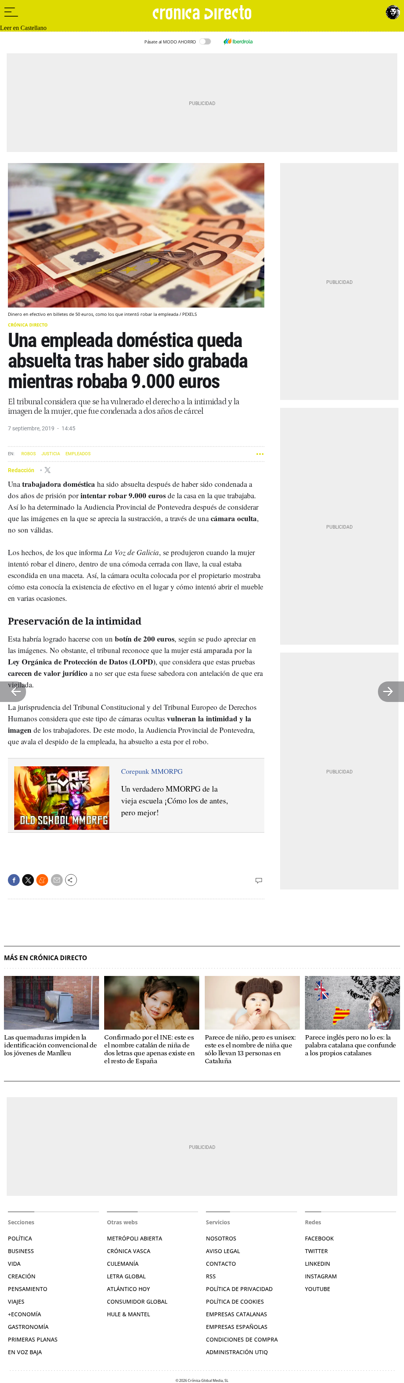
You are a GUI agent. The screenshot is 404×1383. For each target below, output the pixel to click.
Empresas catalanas (236, 1314)
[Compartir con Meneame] (42, 880)
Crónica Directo (28, 325)
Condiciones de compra (242, 1339)
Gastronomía (28, 1326)
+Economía (24, 1314)
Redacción (22, 470)
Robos (28, 453)
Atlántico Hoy (128, 1289)
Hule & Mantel (128, 1314)
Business (21, 1251)
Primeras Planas (33, 1339)
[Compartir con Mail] (57, 880)
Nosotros (221, 1238)
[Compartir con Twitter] (28, 880)
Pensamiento (27, 1289)
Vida (14, 1263)
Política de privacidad (239, 1289)
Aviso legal (223, 1251)
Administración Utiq (237, 1352)
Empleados (78, 453)
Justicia (50, 453)
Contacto (221, 1263)
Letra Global (126, 1276)
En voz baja (25, 1352)
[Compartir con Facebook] (14, 880)
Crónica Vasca (128, 1251)
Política (20, 1238)
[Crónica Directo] (202, 12)
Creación (22, 1276)
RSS (211, 1276)
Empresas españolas (236, 1326)
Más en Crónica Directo (45, 958)
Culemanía (122, 1263)
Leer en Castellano (23, 27)
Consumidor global (137, 1301)
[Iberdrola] (238, 41)
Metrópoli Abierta (134, 1238)
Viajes (16, 1301)
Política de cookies (235, 1301)
